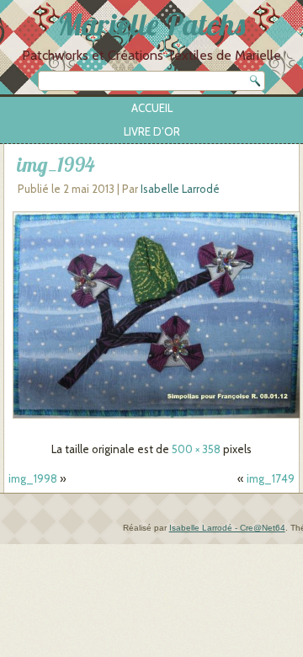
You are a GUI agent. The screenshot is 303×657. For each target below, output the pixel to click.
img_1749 (271, 478)
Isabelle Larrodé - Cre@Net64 (227, 527)
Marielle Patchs (151, 24)
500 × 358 (196, 449)
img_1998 (32, 478)
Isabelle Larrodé (180, 188)
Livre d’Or (152, 131)
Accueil (152, 108)
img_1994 (56, 164)
